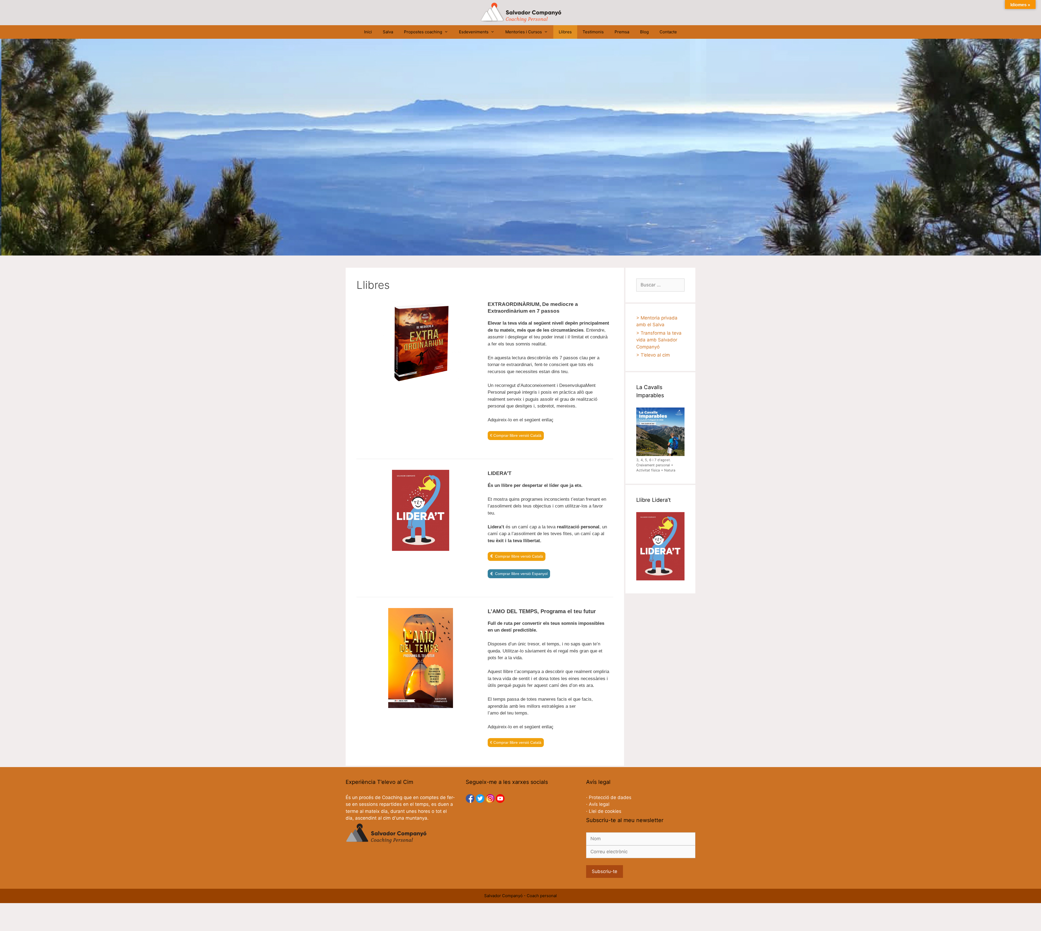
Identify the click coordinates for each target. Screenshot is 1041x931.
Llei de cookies (605, 811)
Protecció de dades (610, 797)
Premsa (622, 31)
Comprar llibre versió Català (519, 556)
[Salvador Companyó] (520, 12)
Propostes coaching (423, 31)
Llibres (565, 31)
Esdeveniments (474, 31)
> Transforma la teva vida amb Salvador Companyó (659, 340)
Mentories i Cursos (523, 31)
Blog (644, 31)
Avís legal (599, 804)
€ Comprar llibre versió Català (515, 435)
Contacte (668, 31)
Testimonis (593, 31)
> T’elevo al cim (653, 355)
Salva (388, 31)
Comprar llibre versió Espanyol (521, 573)
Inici (368, 31)
